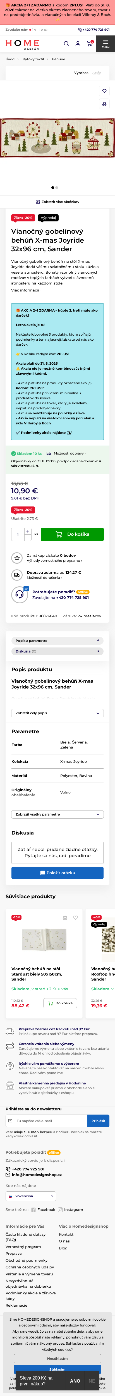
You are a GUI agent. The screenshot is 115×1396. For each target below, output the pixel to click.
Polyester (68, 775)
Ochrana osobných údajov (30, 1267)
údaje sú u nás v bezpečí (33, 1132)
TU (69, 433)
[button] (66, 43)
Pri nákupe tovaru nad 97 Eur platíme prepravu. (58, 1034)
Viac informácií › (26, 290)
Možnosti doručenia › (44, 577)
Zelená (66, 747)
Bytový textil (33, 59)
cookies (64, 1349)
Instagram (73, 1209)
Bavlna (85, 775)
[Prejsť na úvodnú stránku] (22, 44)
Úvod (10, 59)
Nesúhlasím (57, 1358)
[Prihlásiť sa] (77, 43)
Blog (63, 1248)
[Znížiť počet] (28, 537)
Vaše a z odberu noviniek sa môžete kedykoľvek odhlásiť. (54, 1134)
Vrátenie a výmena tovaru (29, 1274)
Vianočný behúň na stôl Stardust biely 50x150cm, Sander (36, 973)
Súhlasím (57, 1369)
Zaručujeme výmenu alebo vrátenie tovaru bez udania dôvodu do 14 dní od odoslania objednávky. (64, 1050)
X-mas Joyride (73, 761)
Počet (18, 534)
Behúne (58, 59)
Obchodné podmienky (26, 1260)
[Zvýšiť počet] (28, 531)
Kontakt (66, 1234)
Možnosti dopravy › (70, 453)
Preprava (14, 1253)
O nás (64, 1241)
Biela (65, 742)
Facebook (46, 1209)
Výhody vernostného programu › (54, 560)
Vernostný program (23, 1246)
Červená (79, 742)
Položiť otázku (60, 872)
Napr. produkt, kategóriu (41, 55)
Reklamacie (16, 1305)
